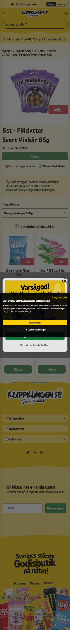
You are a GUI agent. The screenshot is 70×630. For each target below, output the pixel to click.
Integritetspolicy (59, 297)
